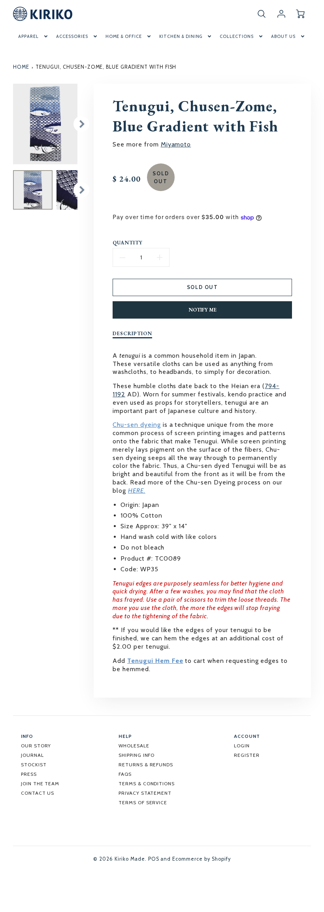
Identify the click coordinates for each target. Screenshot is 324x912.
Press (29, 774)
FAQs (125, 774)
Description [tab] (132, 333)
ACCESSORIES (72, 36)
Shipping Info (136, 755)
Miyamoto (176, 144)
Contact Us (38, 793)
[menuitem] (34, 36)
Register (247, 755)
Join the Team (40, 783)
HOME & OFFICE (123, 36)
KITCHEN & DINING (180, 36)
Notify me (202, 309)
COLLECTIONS (237, 36)
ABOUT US (283, 36)
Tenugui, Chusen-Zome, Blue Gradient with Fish (106, 67)
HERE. (136, 490)
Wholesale (134, 746)
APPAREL (28, 36)
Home (21, 67)
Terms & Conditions (147, 783)
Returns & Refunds (146, 765)
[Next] (81, 124)
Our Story (36, 746)
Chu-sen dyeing (136, 424)
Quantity (128, 243)
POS (153, 859)
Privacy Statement (145, 793)
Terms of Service (143, 802)
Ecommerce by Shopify (201, 859)
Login (242, 746)
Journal (32, 755)
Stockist (34, 765)
